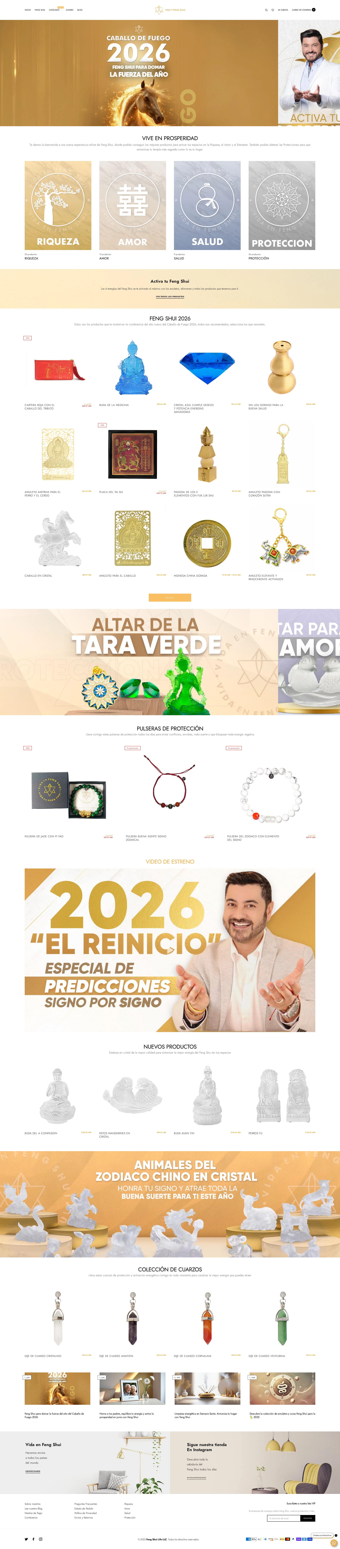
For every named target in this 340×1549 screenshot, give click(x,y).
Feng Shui (40, 10)
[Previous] (13, 73)
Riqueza (128, 1504)
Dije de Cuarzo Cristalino (43, 1356)
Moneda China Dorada (190, 576)
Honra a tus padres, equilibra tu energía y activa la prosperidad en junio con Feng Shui (127, 1415)
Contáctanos (33, 1471)
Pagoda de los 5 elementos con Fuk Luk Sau (194, 493)
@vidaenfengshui (196, 1478)
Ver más (170, 598)
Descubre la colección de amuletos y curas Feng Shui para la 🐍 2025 (282, 1415)
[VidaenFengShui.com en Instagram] (40, 1539)
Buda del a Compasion (41, 1133)
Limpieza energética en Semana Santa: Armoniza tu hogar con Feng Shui (206, 1415)
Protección (129, 1517)
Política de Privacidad (86, 1513)
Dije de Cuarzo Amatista (116, 1356)
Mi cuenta (283, 10)
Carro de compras (303, 10)
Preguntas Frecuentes (86, 1504)
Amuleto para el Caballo (117, 576)
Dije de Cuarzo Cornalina (192, 1356)
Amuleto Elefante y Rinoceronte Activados (266, 577)
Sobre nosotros (33, 1504)
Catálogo (55, 9)
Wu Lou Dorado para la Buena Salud (266, 406)
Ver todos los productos (170, 297)
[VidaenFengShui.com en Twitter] (26, 1539)
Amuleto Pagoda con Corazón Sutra (264, 493)
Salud (127, 1513)
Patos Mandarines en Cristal (114, 1135)
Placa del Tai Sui (111, 492)
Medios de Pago (33, 1513)
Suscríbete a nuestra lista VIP (301, 1503)
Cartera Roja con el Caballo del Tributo (40, 406)
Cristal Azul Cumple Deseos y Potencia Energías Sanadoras (194, 408)
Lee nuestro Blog (33, 1508)
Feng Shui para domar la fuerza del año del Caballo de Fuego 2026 (54, 1415)
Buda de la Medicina (114, 405)
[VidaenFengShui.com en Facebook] (33, 1539)
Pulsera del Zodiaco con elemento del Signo (253, 838)
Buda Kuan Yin (184, 1133)
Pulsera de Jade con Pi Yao (44, 836)
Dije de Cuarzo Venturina (267, 1356)
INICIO (28, 10)
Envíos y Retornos (84, 1517)
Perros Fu (255, 1133)
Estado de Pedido (84, 1508)
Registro (308, 1518)
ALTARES (69, 10)
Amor (127, 1508)
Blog (79, 10)
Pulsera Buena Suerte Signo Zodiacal (146, 838)
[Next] (327, 73)
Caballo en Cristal (38, 576)
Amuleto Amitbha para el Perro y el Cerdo (43, 493)
